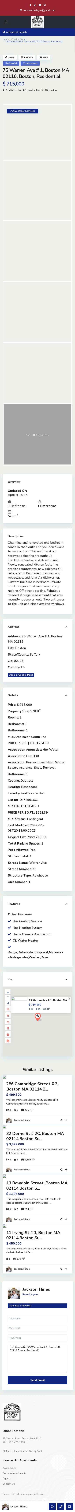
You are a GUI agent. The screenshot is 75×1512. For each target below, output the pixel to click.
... (48, 1103)
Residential (11, 63)
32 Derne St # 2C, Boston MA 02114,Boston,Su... (35, 1136)
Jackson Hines (22, 1120)
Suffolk (35, 654)
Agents (7, 1478)
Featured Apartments (15, 1473)
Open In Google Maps (21, 675)
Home (6, 39)
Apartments (9, 1468)
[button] (45, 1023)
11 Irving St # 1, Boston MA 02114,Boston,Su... (33, 1235)
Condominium (18, 39)
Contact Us (9, 1483)
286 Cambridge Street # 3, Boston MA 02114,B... (32, 1086)
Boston (53, 90)
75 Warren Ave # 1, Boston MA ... (49, 1000)
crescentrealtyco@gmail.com (39, 10)
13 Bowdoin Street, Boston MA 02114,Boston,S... (37, 1185)
